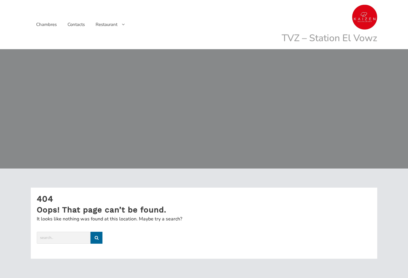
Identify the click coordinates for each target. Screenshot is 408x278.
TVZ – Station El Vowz (329, 38)
